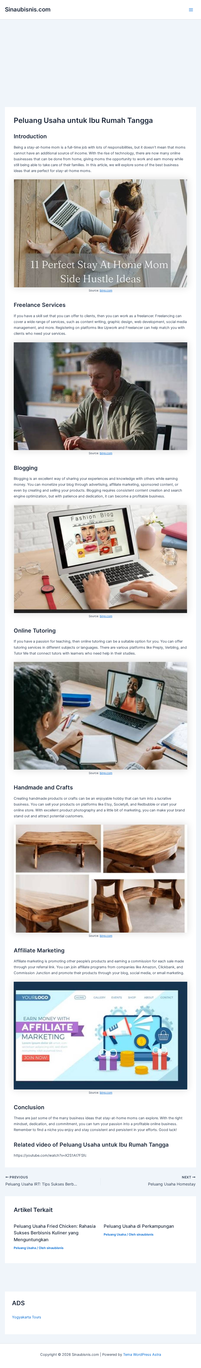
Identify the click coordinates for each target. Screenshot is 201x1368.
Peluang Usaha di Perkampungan (139, 1226)
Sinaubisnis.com (27, 9)
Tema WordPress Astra (142, 1354)
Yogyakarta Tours (26, 1317)
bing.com (106, 290)
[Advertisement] (100, 56)
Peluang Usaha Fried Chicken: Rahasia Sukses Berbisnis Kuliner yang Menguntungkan (55, 1232)
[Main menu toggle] (191, 10)
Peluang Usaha (25, 1248)
